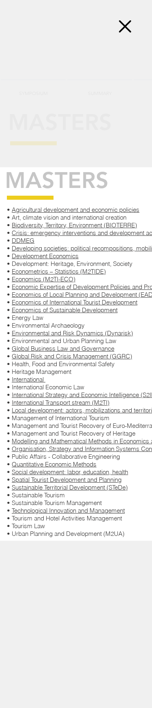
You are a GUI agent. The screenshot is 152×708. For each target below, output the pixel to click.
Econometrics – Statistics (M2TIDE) (59, 271)
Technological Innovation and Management (68, 510)
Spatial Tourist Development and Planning (67, 480)
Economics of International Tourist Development (74, 302)
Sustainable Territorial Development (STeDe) (70, 487)
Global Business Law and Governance (63, 348)
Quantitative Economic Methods (54, 464)
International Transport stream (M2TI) (60, 402)
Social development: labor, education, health (70, 472)
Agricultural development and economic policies (75, 210)
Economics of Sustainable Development (65, 310)
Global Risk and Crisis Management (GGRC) (72, 356)
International (28, 379)
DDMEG (23, 240)
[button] (125, 26)
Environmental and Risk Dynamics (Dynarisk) (72, 333)
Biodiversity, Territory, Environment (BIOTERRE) (74, 225)
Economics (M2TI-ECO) (43, 279)
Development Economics (45, 256)
